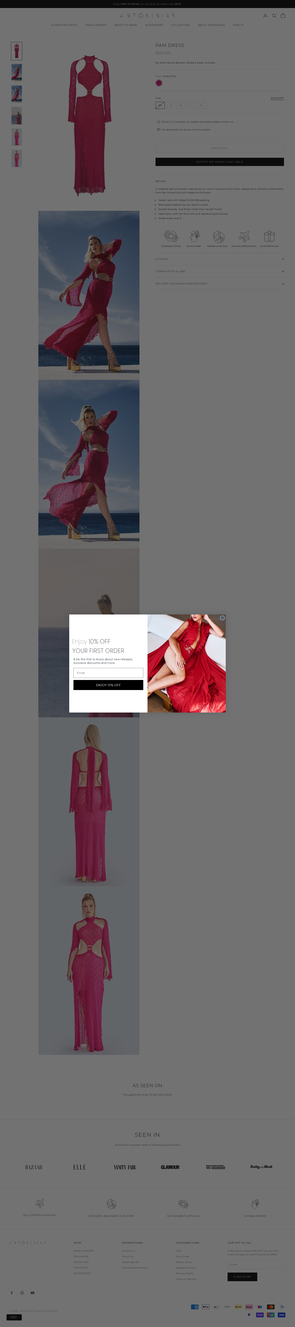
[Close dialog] (222, 618)
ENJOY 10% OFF (108, 685)
